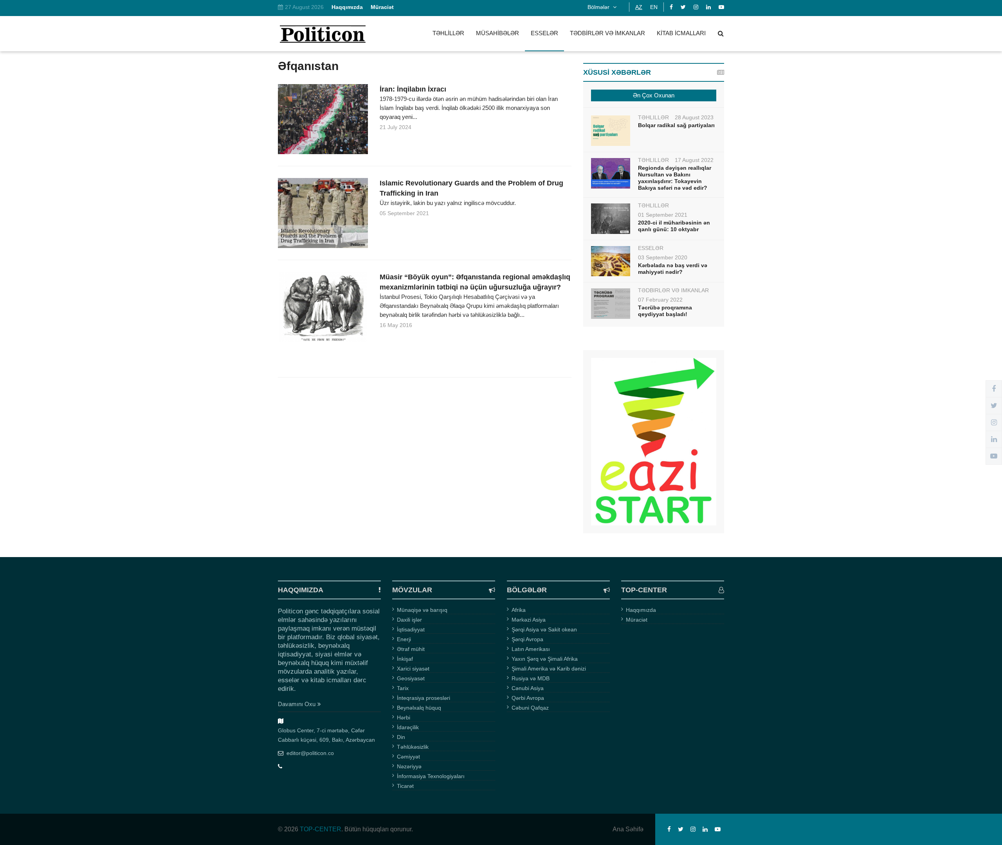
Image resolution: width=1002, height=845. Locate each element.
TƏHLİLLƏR (448, 33)
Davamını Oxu (296, 704)
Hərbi (403, 717)
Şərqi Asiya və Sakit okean (544, 629)
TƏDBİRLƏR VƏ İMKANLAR (607, 33)
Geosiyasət (411, 678)
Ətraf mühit (411, 649)
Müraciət (636, 620)
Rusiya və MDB (531, 678)
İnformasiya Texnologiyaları (431, 776)
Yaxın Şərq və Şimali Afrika (545, 659)
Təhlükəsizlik (413, 747)
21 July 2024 (395, 127)
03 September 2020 (662, 257)
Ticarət (405, 786)
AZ (638, 7)
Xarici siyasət (413, 668)
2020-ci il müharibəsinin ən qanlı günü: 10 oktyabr (674, 225)
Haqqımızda (641, 610)
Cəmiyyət (408, 756)
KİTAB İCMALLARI (681, 33)
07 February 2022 (660, 300)
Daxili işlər (409, 620)
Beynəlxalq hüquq (419, 708)
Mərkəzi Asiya (529, 620)
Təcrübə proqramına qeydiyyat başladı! (665, 310)
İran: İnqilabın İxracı (413, 89)
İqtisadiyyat (411, 629)
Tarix (403, 688)
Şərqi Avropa (527, 639)
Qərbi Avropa (528, 698)
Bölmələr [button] (599, 7)
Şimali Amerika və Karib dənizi (549, 668)
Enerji (404, 639)
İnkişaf (405, 659)
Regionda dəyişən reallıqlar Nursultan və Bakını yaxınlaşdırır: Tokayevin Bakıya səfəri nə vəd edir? (674, 178)
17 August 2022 (694, 160)
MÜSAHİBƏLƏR (497, 33)
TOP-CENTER (320, 829)
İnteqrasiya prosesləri (423, 698)
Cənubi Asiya (528, 688)
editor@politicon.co (310, 753)
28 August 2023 (694, 117)
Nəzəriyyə (409, 766)
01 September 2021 (662, 215)
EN (654, 7)
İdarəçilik (408, 727)
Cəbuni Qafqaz (530, 708)
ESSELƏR (544, 33)
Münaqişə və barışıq (422, 610)
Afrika (519, 610)
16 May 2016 (396, 325)
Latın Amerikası (531, 649)
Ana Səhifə (628, 829)
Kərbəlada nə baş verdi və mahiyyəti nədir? (672, 268)
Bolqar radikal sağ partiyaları (676, 125)
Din (401, 737)
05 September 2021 (404, 213)
